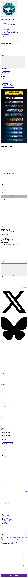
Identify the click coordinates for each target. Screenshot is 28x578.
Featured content (7, 27)
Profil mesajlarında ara (13, 32)
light (26, 491)
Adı (1, 260)
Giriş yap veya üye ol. (21, 244)
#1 (4, 224)
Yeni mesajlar (6, 24)
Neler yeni (5, 25)
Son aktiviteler (6, 28)
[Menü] (1, 18)
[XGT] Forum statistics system (10, 539)
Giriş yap (3, 76)
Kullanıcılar (6, 29)
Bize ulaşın (5, 518)
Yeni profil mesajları (22, 27)
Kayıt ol (2, 78)
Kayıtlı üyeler (6, 31)
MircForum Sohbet (14, 575)
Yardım (5, 522)
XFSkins (11, 543)
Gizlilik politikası (7, 520)
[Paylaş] (14, 211)
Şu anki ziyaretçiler (14, 31)
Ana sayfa (5, 22)
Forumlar (5, 23)
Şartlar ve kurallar (7, 519)
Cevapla (2, 247)
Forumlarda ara (13, 24)
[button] (11, 54)
